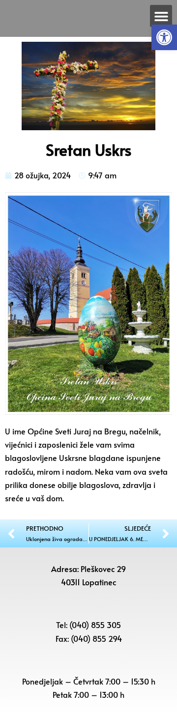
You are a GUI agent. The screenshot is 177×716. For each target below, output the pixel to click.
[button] (164, 37)
